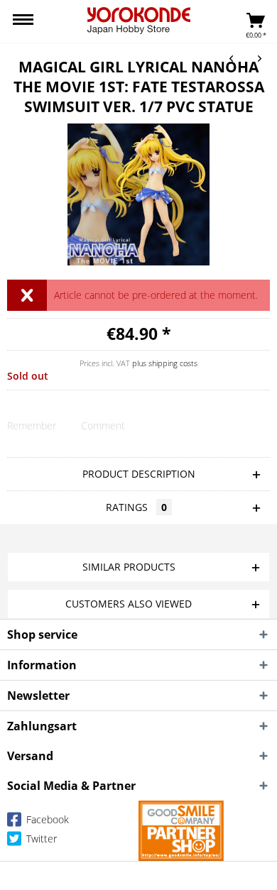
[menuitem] (23, 21)
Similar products (128, 566)
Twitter (40, 838)
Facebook (46, 819)
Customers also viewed (128, 603)
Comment (103, 425)
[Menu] (23, 21)
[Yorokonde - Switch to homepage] (138, 20)
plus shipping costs (164, 363)
